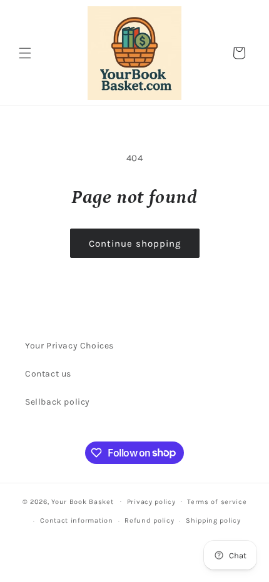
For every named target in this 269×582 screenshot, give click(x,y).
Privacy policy (151, 502)
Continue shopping (135, 243)
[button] (25, 53)
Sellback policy (57, 402)
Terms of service (216, 502)
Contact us (48, 373)
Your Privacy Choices (69, 345)
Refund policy (149, 520)
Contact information (76, 520)
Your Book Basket (82, 501)
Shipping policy (213, 520)
